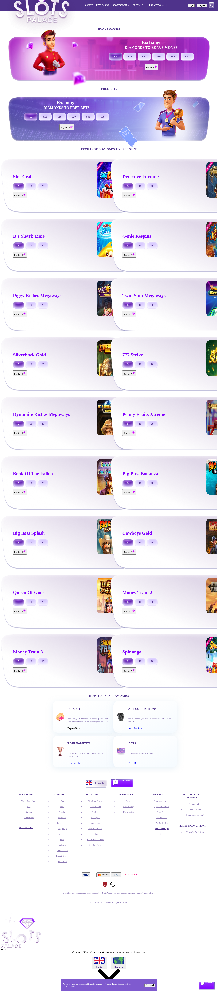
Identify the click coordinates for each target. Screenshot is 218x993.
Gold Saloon (95, 807)
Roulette (95, 812)
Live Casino (103, 5)
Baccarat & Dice (95, 829)
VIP (161, 834)
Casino (89, 5)
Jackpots (62, 845)
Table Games (62, 851)
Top (62, 801)
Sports (128, 801)
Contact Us (29, 818)
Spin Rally (161, 812)
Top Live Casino (95, 801)
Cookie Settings (69, 986)
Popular (62, 812)
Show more (130, 875)
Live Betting (128, 807)
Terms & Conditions (195, 832)
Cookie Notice (195, 809)
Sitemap (29, 812)
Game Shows (95, 823)
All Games (62, 862)
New (62, 807)
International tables (95, 840)
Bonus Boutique (162, 829)
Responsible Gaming (195, 815)
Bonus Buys (62, 823)
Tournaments (73, 763)
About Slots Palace (29, 801)
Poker (95, 834)
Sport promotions (161, 807)
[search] (211, 5)
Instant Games (62, 856)
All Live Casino (95, 845)
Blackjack (95, 818)
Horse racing (128, 812)
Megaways (62, 829)
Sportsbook (120, 5)
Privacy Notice (195, 804)
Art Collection (162, 823)
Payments (26, 827)
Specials (138, 5)
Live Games (62, 834)
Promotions (156, 5)
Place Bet (133, 763)
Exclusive (62, 818)
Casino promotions (162, 801)
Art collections (135, 728)
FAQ (29, 807)
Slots (62, 840)
